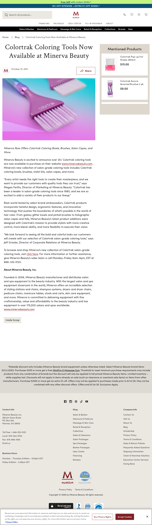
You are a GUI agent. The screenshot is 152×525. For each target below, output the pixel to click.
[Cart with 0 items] (146, 15)
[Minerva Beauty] (76, 15)
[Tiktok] (81, 401)
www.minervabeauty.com (77, 163)
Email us (6, 443)
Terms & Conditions (132, 439)
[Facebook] (65, 401)
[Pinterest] (76, 401)
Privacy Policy (129, 435)
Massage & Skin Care (83, 422)
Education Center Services (135, 459)
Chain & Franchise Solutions (136, 455)
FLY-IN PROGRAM (93, 23)
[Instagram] (70, 401)
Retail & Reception (82, 427)
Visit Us (126, 418)
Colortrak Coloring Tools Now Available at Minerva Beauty (49, 51)
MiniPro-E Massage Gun (66, 370)
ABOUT (109, 23)
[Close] (147, 516)
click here (32, 254)
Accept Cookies (125, 516)
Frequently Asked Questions (136, 447)
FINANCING (44, 23)
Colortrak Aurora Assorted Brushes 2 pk (131, 82)
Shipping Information (133, 451)
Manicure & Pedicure (83, 418)
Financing (77, 455)
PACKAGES (59, 23)
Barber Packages (81, 447)
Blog (125, 427)
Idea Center (78, 451)
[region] (76, 517)
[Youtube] (86, 401)
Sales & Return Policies (134, 443)
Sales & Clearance (81, 435)
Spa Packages (80, 443)
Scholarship (128, 431)
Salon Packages (80, 439)
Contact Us (128, 414)
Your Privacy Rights (102, 516)
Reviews (77, 459)
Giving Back (129, 463)
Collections (78, 431)
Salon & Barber (80, 414)
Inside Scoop (12, 319)
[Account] (138, 15)
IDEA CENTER (74, 23)
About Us (127, 422)
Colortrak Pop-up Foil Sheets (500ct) (131, 58)
